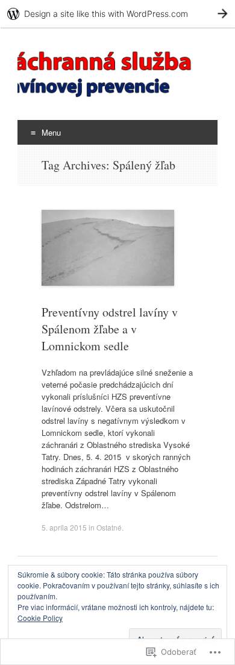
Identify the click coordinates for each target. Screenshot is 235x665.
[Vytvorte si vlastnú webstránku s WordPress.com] (117, 13)
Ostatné (109, 527)
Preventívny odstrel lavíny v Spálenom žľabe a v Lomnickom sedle (110, 329)
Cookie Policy (40, 618)
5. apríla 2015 (64, 527)
